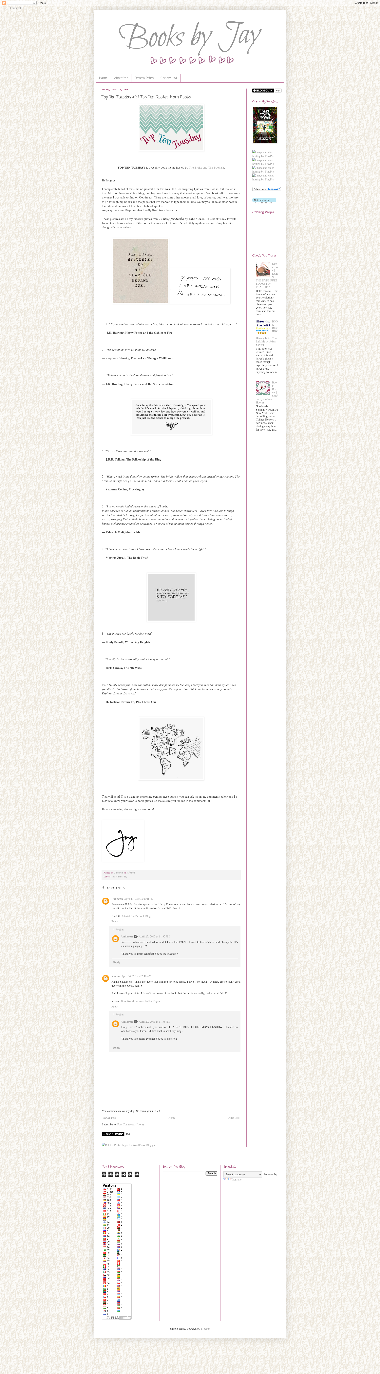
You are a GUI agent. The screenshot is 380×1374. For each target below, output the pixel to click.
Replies (120, 929)
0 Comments (15, 8)
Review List (169, 78)
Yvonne (115, 976)
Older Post (233, 1117)
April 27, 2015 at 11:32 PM (154, 936)
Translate (236, 1179)
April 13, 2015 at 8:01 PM (139, 899)
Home (103, 78)
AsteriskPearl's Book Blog (136, 916)
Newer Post (109, 1117)
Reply (114, 921)
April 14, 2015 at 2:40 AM (136, 976)
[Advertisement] (265, 498)
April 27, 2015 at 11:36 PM (154, 1021)
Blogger (205, 1328)
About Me (121, 78)
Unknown (117, 899)
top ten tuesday (119, 876)
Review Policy (144, 78)
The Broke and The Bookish (206, 167)
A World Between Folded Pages (142, 1001)
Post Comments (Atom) (130, 1124)
